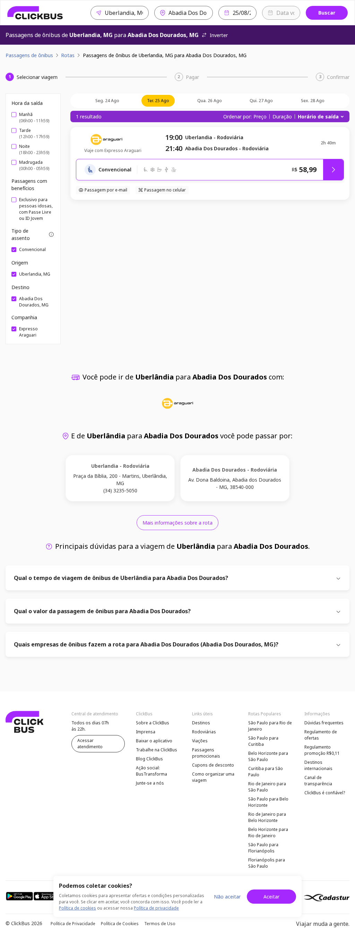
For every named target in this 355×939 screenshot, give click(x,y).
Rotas (68, 55)
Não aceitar (227, 896)
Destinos (201, 723)
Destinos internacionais (318, 765)
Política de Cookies (120, 924)
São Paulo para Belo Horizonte (268, 802)
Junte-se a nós (150, 783)
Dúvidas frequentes (324, 723)
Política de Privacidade (73, 924)
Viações (200, 741)
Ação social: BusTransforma (151, 771)
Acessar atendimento (90, 743)
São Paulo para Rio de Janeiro (270, 726)
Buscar (326, 12)
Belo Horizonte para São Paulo (268, 756)
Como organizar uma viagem (213, 777)
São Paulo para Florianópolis (263, 848)
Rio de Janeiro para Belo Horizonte (267, 817)
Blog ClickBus (149, 759)
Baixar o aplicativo (154, 741)
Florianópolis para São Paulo (266, 863)
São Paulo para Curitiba (263, 741)
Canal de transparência (318, 781)
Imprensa (145, 732)
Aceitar (271, 896)
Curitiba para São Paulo (265, 772)
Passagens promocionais (206, 753)
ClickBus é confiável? (324, 793)
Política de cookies (77, 908)
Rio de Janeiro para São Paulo (267, 787)
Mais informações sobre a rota (177, 522)
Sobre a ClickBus (152, 723)
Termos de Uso (159, 924)
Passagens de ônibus (29, 55)
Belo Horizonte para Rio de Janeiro (268, 832)
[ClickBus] (35, 13)
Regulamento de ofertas (320, 735)
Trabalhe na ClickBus (156, 750)
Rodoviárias (204, 732)
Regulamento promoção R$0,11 (322, 750)
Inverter (219, 35)
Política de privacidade (156, 908)
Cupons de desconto (213, 765)
